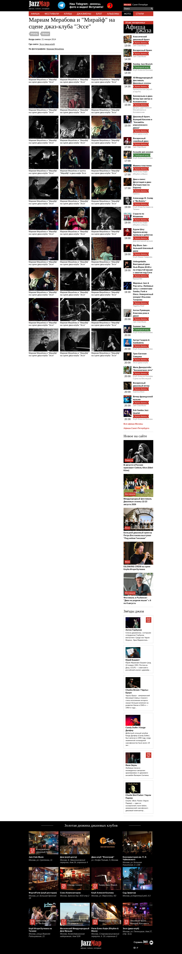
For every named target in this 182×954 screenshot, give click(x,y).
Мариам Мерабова (55, 49)
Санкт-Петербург (140, 5)
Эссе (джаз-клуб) (47, 44)
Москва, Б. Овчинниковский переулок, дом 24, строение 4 (74, 861)
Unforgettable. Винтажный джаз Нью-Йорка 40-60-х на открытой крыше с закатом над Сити (143, 267)
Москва (127, 5)
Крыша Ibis (137, 279)
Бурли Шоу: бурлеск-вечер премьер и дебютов (143, 232)
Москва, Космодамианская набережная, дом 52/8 (72, 935)
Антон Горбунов (134, 630)
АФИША (35, 13)
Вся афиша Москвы (133, 424)
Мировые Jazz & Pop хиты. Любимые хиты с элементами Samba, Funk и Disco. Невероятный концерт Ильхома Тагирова (143, 291)
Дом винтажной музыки (143, 241)
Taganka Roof (138, 306)
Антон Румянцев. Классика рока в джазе (141, 313)
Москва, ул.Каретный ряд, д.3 (136, 896)
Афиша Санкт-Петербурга (136, 428)
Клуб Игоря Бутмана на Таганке (143, 208)
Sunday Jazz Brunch (143, 64)
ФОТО (127, 13)
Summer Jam (139, 326)
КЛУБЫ (68, 13)
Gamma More (138, 392)
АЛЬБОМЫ (113, 13)
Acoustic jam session (143, 152)
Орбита (136, 194)
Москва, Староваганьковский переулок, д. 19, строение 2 (105, 935)
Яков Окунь (131, 765)
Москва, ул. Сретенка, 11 (40, 860)
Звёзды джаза (134, 611)
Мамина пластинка (142, 166)
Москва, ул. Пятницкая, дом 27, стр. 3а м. (137, 932)
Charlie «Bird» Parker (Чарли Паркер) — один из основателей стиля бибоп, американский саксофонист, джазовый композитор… (137, 805)
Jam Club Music (139, 45)
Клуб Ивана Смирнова (142, 257)
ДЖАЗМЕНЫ (84, 13)
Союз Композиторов (70, 893)
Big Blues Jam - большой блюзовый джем (143, 248)
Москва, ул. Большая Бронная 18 (42, 897)
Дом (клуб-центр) (68, 857)
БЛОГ (99, 13)
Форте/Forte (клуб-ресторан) (43, 893)
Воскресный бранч (142, 50)
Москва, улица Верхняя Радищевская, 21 (39, 935)
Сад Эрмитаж (129, 893)
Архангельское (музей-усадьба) (143, 90)
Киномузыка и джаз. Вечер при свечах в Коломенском (143, 99)
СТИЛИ (140, 13)
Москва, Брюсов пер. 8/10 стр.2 (74, 896)
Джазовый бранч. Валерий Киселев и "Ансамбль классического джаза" (142, 122)
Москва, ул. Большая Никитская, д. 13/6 (132, 863)
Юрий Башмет (133, 660)
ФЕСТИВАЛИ (52, 13)
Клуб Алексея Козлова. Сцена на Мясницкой (143, 377)
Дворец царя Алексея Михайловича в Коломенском (142, 110)
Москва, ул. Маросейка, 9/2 (103, 896)
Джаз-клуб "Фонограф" (102, 857)
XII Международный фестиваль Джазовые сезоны (143, 80)
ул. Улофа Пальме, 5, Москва (104, 860)
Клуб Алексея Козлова (143, 70)
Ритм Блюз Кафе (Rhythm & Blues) (140, 173)
